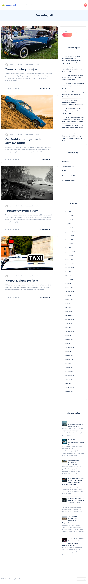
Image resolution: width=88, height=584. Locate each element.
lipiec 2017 (68, 327)
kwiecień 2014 (69, 355)
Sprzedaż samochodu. (68, 180)
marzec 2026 (69, 220)
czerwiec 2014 (69, 347)
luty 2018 (68, 307)
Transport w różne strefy (21, 210)
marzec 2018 (69, 304)
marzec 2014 (69, 359)
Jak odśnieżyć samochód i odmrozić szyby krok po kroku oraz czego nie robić (72, 69)
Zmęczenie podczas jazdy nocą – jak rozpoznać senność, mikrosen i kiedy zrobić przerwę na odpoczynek (73, 119)
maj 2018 (68, 296)
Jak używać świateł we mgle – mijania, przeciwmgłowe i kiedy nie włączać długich (72, 111)
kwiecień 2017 (69, 339)
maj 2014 (68, 351)
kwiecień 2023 (69, 240)
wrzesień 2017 (69, 320)
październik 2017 (70, 315)
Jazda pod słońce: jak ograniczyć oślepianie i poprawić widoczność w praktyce (73, 86)
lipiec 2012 (68, 383)
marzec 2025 (69, 228)
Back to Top (82, 579)
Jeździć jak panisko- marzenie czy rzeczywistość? (74, 462)
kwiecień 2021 (69, 260)
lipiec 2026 (68, 212)
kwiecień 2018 (69, 300)
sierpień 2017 (69, 323)
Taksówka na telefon (68, 166)
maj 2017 (68, 335)
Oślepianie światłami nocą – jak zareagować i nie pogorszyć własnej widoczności (72, 128)
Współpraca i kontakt (29, 5)
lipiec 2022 (68, 248)
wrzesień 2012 (69, 375)
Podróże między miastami (69, 171)
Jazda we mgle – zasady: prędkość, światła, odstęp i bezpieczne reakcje (75, 424)
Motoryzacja (65, 161)
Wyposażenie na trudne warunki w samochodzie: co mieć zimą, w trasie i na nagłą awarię (72, 77)
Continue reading (45, 88)
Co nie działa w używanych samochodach (23, 141)
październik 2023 (70, 232)
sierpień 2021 (69, 256)
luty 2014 (68, 363)
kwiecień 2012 (69, 391)
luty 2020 (68, 276)
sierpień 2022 (69, 244)
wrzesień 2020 (69, 268)
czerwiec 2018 (69, 292)
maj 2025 (68, 224)
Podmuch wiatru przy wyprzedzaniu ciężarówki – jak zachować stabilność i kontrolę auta (72, 103)
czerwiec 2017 (69, 331)
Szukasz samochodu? (68, 176)
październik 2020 (70, 264)
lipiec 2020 (68, 272)
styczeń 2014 (69, 367)
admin (11, 64)
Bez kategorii (29, 64)
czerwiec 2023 (69, 236)
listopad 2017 (69, 312)
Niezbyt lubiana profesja (21, 280)
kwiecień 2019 (69, 288)
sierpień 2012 (69, 379)
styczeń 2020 (69, 280)
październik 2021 (70, 252)
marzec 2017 (69, 343)
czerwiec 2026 (69, 216)
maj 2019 (68, 284)
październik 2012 (70, 371)
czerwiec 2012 (69, 387)
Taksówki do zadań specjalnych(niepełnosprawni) (76, 442)
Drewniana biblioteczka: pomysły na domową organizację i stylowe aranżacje (73, 94)
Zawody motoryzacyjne (21, 69)
